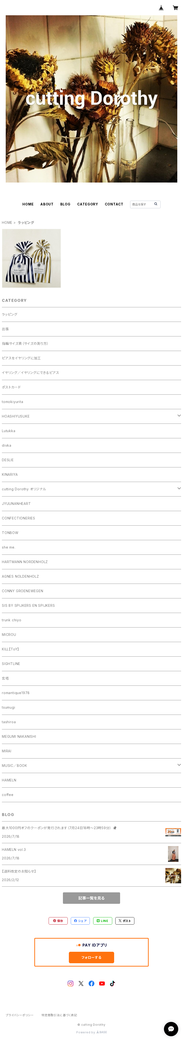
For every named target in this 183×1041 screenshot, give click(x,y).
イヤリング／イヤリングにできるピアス (30, 373)
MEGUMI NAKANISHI (19, 736)
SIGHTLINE (11, 664)
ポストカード (11, 387)
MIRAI (6, 751)
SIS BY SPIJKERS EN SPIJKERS (28, 605)
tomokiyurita (12, 402)
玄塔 (5, 678)
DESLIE (8, 460)
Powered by (86, 1032)
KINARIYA (10, 474)
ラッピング (9, 314)
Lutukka (8, 431)
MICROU (9, 635)
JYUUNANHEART (16, 504)
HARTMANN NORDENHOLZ (25, 562)
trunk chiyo (11, 620)
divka (6, 445)
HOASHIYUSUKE (16, 416)
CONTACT (114, 204)
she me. (8, 547)
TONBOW (10, 533)
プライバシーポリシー (20, 1015)
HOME (28, 204)
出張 (5, 329)
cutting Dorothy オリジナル (24, 489)
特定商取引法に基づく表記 (59, 1015)
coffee (8, 795)
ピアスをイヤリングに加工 (21, 358)
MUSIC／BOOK (14, 766)
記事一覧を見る (91, 898)
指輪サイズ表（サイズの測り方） (25, 343)
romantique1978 (16, 693)
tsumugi (8, 707)
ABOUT (47, 204)
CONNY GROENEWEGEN (22, 591)
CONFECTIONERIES (18, 518)
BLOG (65, 204)
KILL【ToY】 (10, 649)
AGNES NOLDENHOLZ (20, 576)
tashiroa (9, 722)
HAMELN (9, 780)
